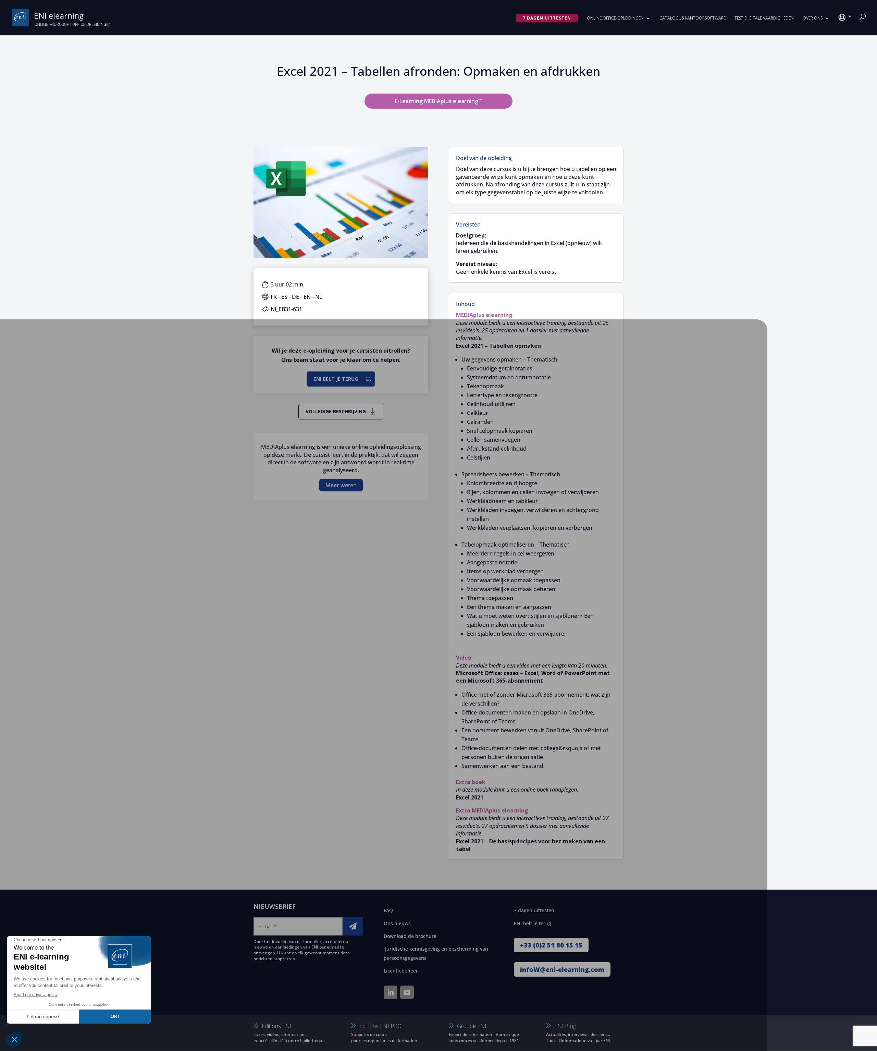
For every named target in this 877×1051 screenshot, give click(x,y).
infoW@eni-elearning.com (562, 969)
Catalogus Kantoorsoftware (692, 18)
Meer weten (341, 485)
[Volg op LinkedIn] (390, 992)
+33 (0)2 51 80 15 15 (551, 945)
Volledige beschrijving (336, 411)
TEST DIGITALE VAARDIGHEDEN (764, 18)
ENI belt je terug (335, 379)
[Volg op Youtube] (407, 992)
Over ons (813, 18)
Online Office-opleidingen (615, 18)
